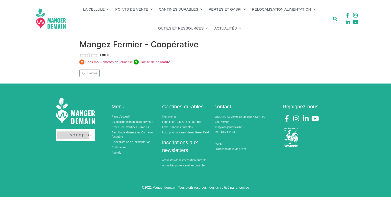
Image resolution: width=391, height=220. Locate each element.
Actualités (225, 28)
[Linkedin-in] (348, 22)
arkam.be (242, 187)
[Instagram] (355, 15)
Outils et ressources (181, 28)
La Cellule (94, 9)
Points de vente (131, 9)
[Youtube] (355, 22)
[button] (335, 19)
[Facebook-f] (348, 15)
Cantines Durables (178, 9)
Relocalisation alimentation (281, 9)
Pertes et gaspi (225, 9)
